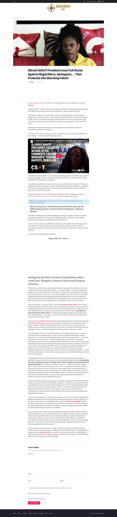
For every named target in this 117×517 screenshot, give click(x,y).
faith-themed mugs (73, 401)
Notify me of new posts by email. (36, 498)
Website (62, 480)
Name (30, 473)
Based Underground (35, 103)
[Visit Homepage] (58, 8)
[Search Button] (84, 1)
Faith (46, 513)
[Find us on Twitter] (101, 1)
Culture (22, 18)
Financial (35, 513)
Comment (31, 453)
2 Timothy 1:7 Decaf (35, 323)
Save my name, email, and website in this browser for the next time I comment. (50, 488)
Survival (50, 513)
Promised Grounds (43, 432)
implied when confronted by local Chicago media (44, 196)
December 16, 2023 (41, 82)
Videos (18, 18)
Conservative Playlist (99, 513)
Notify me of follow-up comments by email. (39, 493)
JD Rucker (31, 82)
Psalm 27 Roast (45, 321)
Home (14, 1)
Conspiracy (24, 513)
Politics (19, 513)
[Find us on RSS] (103, 1)
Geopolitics (41, 513)
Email (30, 480)
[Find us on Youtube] (99, 1)
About (14, 513)
